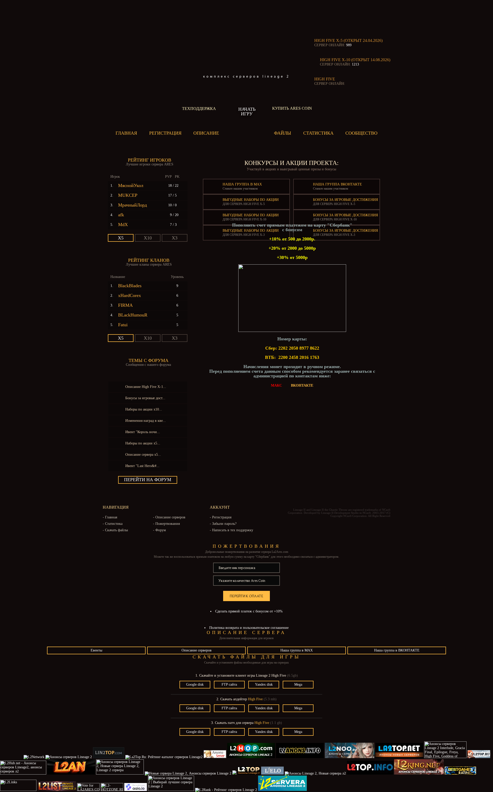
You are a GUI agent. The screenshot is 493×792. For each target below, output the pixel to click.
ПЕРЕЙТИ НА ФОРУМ (147, 479)
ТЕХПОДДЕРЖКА (199, 108)
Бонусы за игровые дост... (145, 398)
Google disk (195, 684)
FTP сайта (229, 684)
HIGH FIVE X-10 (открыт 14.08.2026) (355, 60)
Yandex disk (264, 684)
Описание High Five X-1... (145, 387)
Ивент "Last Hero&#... (142, 466)
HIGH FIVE (324, 79)
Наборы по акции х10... (143, 409)
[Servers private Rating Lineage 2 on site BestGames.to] (460, 773)
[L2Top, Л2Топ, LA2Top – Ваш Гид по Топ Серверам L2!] (370, 773)
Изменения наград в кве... (145, 421)
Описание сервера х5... (143, 454)
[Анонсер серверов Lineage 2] (18, 790)
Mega (298, 684)
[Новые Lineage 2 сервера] (251, 757)
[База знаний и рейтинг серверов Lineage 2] (234, 773)
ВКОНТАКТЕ (302, 385)
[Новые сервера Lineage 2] (108, 757)
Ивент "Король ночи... (142, 432)
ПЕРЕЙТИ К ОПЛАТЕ (246, 596)
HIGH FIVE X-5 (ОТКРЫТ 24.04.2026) (348, 40)
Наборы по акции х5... (142, 443)
